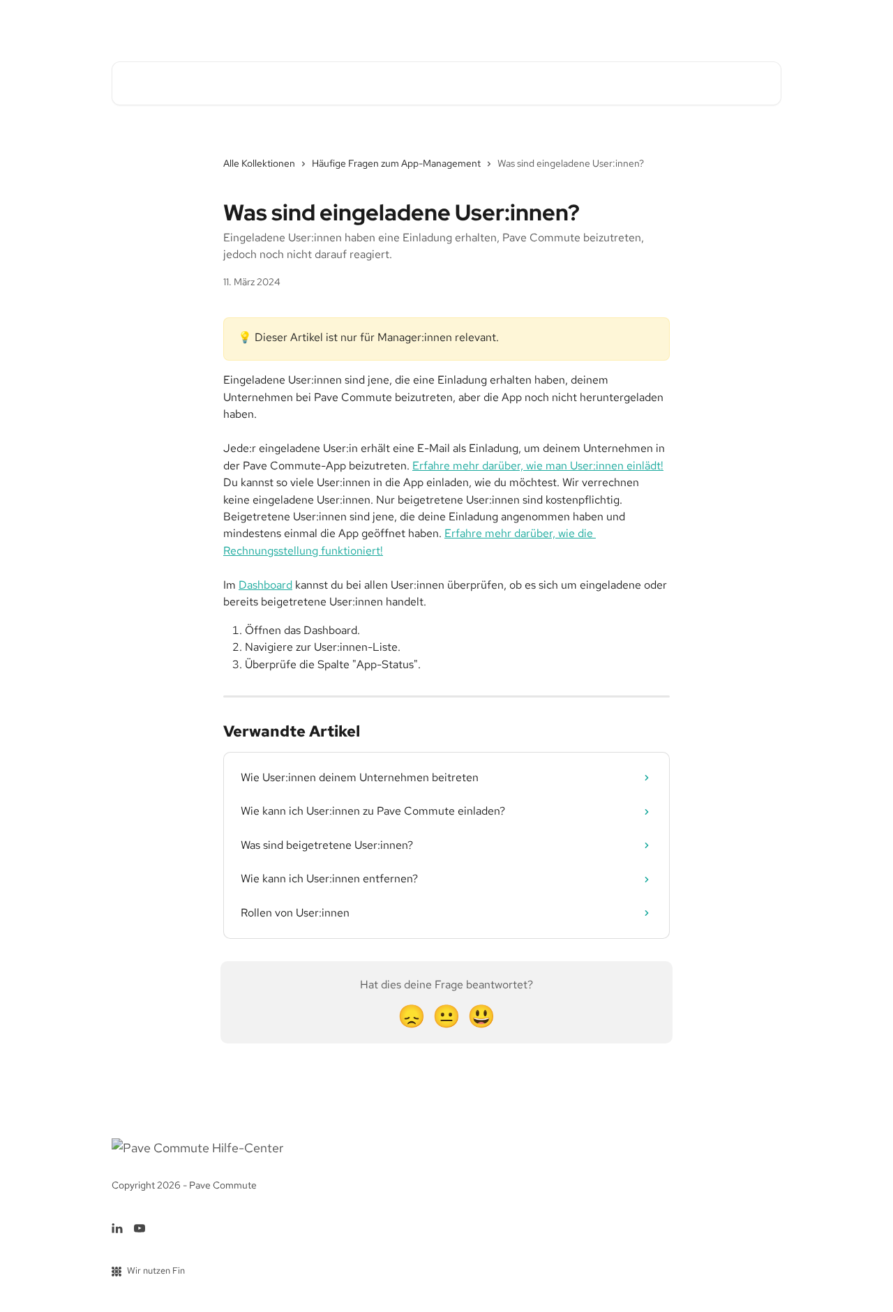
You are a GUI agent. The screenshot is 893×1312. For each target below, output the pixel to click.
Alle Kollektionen (259, 163)
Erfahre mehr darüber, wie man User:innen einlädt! (537, 465)
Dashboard (265, 585)
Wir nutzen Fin (156, 1270)
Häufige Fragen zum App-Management (396, 163)
